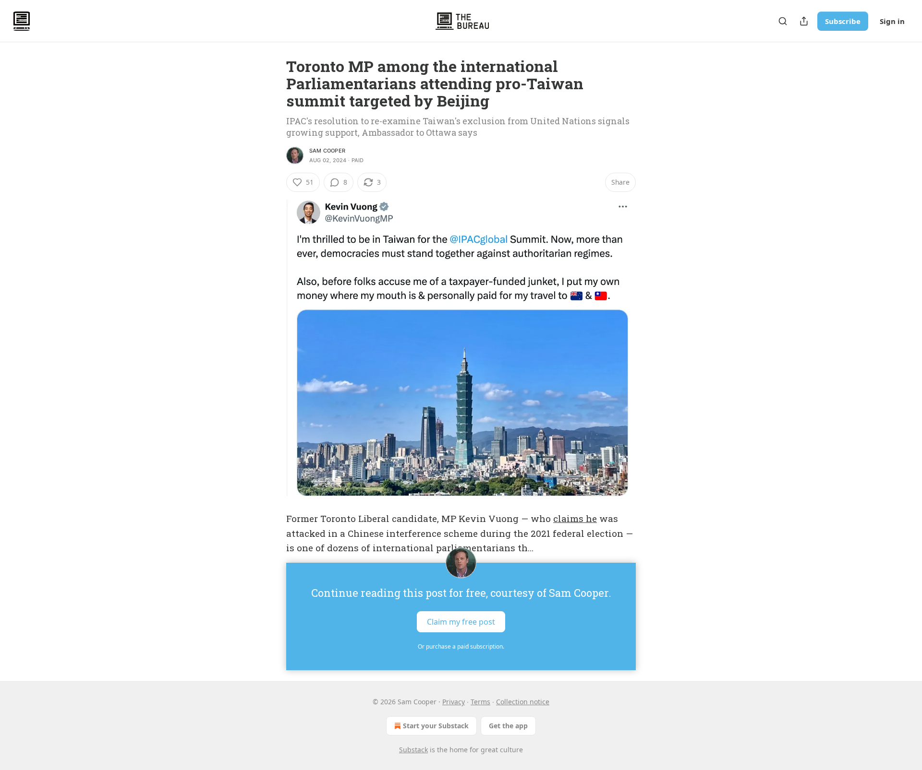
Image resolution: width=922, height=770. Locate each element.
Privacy (453, 701)
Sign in (892, 21)
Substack (413, 749)
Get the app (508, 725)
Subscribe (843, 21)
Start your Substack (436, 725)
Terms (480, 701)
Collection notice (522, 701)
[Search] (782, 21)
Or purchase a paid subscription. (461, 646)
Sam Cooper (327, 150)
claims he (575, 518)
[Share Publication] (803, 21)
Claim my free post (461, 621)
